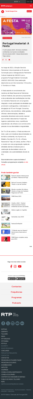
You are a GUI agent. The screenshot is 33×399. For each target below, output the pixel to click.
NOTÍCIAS (4, 329)
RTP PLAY (4, 343)
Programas (17, 297)
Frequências (16, 292)
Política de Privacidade (7, 390)
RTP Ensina (4, 341)
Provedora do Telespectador (11, 360)
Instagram (13, 323)
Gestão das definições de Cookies (12, 384)
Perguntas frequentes (9, 353)
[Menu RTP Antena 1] (31, 6)
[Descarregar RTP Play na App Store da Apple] (12, 279)
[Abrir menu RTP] (16, 1)
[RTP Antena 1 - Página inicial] (11, 6)
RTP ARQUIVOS (5, 339)
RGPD (3, 382)
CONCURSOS (5, 351)
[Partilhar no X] (6, 60)
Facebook (3, 323)
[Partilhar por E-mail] (9, 60)
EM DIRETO (4, 346)
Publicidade (11, 391)
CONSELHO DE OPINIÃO (8, 374)
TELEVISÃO (4, 334)
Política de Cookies (20, 390)
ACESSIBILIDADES (6, 365)
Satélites (4, 367)
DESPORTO (4, 332)
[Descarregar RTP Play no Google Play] (20, 279)
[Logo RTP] (10, 314)
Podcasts (16, 303)
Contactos (16, 286)
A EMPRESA (4, 370)
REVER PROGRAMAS (7, 348)
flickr (22, 323)
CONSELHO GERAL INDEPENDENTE (11, 372)
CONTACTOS (5, 358)
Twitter (8, 323)
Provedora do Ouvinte (8, 363)
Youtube (17, 323)
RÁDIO (3, 336)
